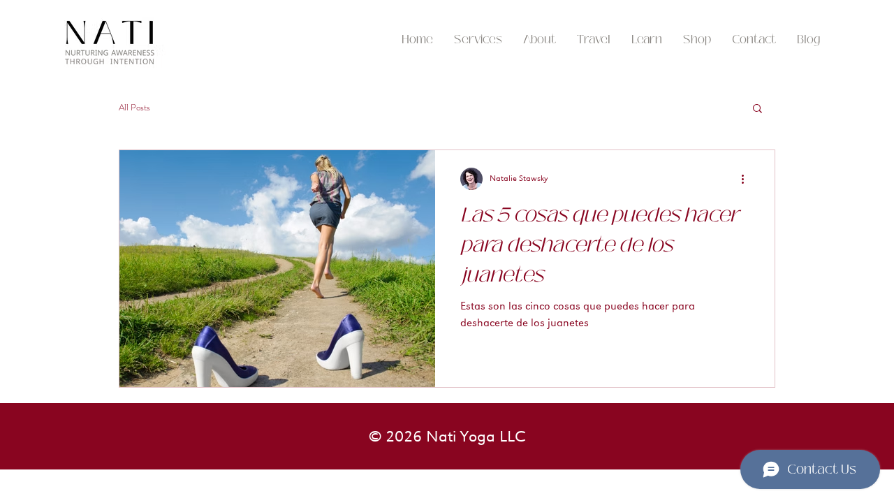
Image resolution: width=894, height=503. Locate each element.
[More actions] (747, 178)
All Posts (134, 107)
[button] (593, 39)
